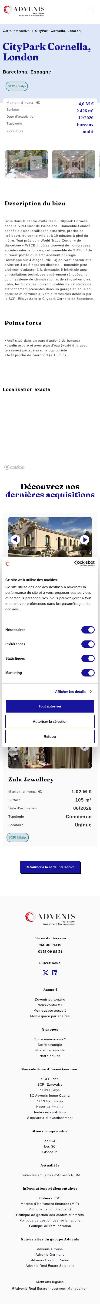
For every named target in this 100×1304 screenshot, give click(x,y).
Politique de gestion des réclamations (50, 1220)
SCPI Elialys (50, 1090)
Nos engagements (50, 1050)
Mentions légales (50, 1282)
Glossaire (50, 1152)
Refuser (50, 736)
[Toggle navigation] (90, 11)
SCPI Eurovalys (50, 1084)
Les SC (50, 1146)
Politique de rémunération (50, 1226)
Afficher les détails (70, 692)
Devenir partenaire (50, 999)
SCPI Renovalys (50, 1101)
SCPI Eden (50, 1079)
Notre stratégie (50, 1045)
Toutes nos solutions (50, 1112)
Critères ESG (49, 1198)
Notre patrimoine (49, 1106)
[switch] (88, 644)
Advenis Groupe (50, 1249)
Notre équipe (50, 1056)
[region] (50, 434)
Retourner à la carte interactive (50, 867)
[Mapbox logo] (14, 467)
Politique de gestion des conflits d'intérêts (50, 1215)
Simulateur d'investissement (50, 1118)
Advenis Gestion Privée (50, 1260)
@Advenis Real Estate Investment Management (50, 1288)
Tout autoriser (50, 706)
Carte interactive (16, 31)
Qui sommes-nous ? (50, 1039)
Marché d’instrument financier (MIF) (50, 1204)
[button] (84, 540)
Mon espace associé (50, 1010)
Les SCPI (50, 1141)
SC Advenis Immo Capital (50, 1095)
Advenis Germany (50, 1254)
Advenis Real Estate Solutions (50, 1265)
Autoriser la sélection (50, 721)
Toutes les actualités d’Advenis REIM (50, 1175)
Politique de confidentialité (50, 1209)
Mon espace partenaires (50, 1016)
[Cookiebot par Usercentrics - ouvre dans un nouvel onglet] (74, 563)
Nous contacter (50, 1005)
